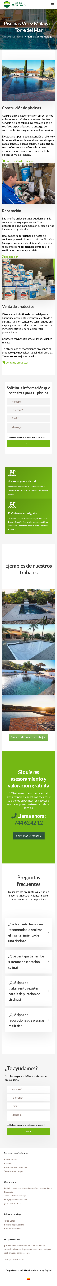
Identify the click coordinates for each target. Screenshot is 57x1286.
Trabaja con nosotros (14, 1259)
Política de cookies (12, 1228)
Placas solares (10, 1159)
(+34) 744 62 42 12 (13, 1203)
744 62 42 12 (28, 822)
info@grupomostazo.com (15, 1199)
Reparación (11, 256)
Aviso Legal (9, 1220)
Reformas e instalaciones (15, 1167)
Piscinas (8, 1163)
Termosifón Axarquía (13, 1171)
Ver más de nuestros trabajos (28, 737)
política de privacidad (36, 437)
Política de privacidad (14, 1224)
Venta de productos (17, 362)
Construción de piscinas (19, 161)
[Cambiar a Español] (28, 1279)
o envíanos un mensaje (28, 835)
